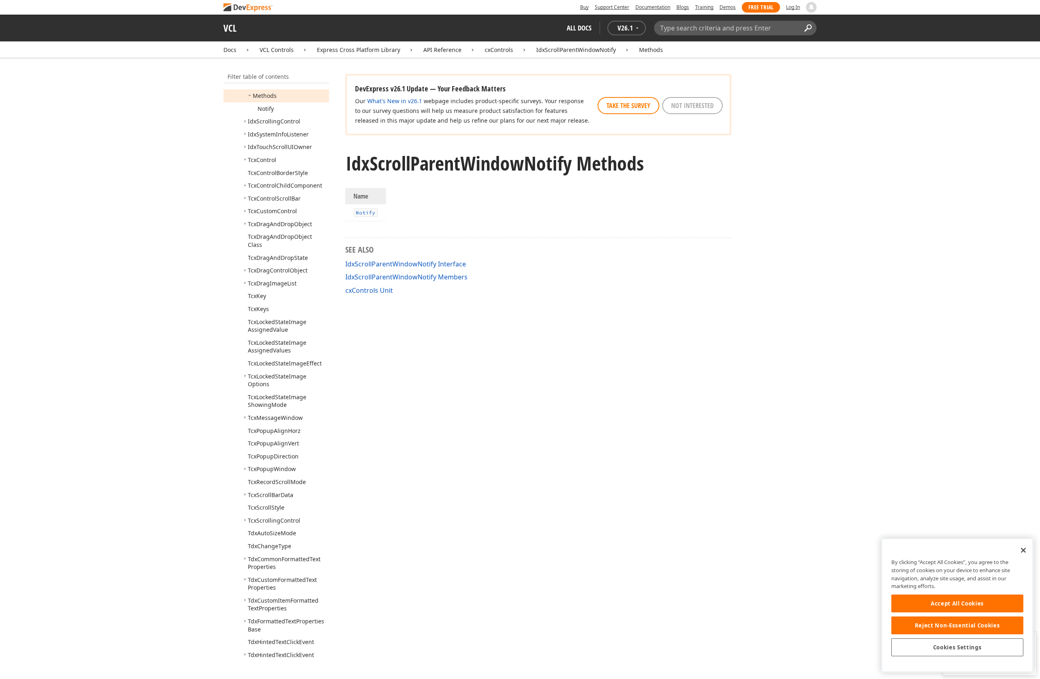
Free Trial (761, 7)
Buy (584, 7)
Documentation (652, 7)
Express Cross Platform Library (358, 50)
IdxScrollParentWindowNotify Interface (405, 263)
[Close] (1023, 550)
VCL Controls (277, 50)
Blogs (682, 7)
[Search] (808, 28)
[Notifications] (811, 7)
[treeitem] (265, 95)
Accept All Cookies (957, 603)
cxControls (499, 50)
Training (704, 7)
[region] (957, 605)
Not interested (692, 105)
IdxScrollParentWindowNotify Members (406, 276)
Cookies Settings (957, 647)
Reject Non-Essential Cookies (957, 625)
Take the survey (628, 105)
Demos (727, 7)
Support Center (612, 7)
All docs (579, 27)
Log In (793, 7)
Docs (229, 50)
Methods (651, 50)
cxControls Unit (369, 290)
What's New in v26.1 (394, 101)
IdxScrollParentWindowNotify (576, 50)
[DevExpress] (248, 8)
